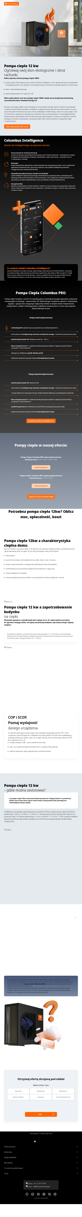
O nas (6, 1173)
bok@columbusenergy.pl (41, 1186)
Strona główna (34, 1133)
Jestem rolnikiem (18, 1097)
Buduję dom (41, 1091)
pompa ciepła (10, 82)
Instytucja (41, 1097)
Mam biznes (63, 1091)
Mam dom (18, 1091)
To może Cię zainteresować (13, 1168)
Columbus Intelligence (42, 82)
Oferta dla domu (9, 1147)
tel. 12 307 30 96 (40, 1183)
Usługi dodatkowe (10, 1157)
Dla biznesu (8, 1152)
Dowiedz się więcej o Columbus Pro (41, 421)
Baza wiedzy (8, 1163)
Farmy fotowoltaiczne (63, 1097)
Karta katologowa (41, 467)
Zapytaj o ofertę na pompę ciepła (41, 497)
